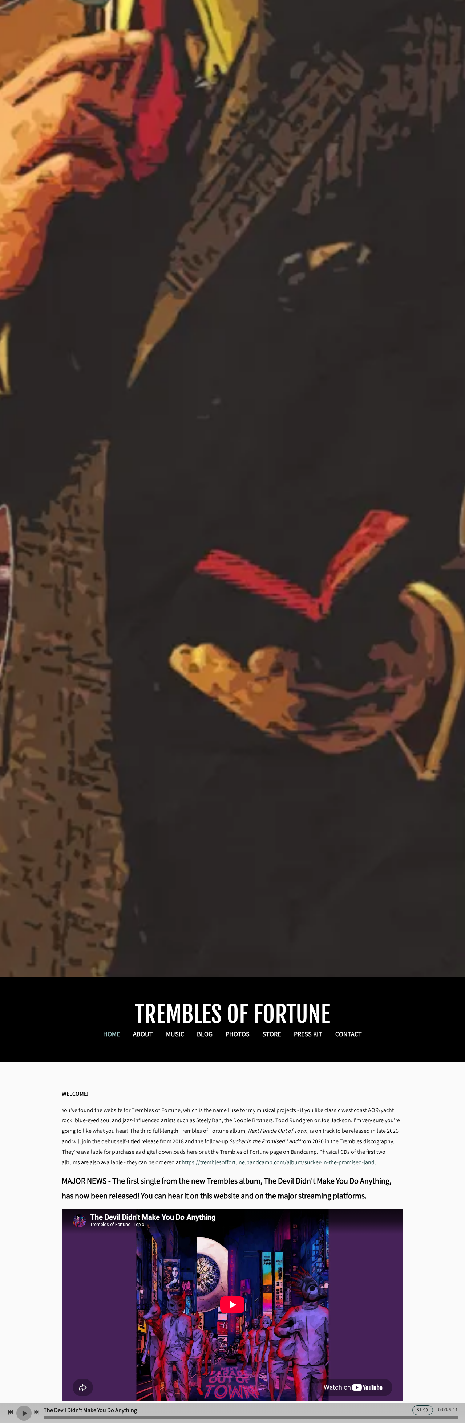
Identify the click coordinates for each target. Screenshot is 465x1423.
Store (271, 1034)
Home (111, 1034)
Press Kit (308, 1034)
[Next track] (36, 1412)
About (143, 1034)
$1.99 (422, 1409)
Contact (348, 1034)
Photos (238, 1034)
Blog (205, 1034)
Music (175, 1034)
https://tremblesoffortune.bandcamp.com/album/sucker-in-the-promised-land (278, 1162)
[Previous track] (10, 1412)
